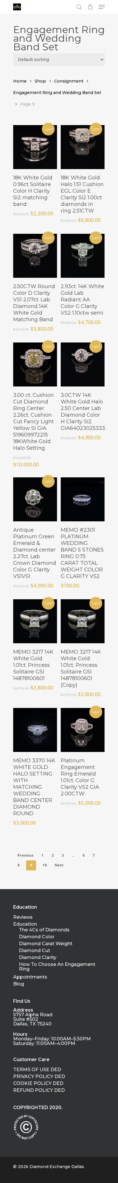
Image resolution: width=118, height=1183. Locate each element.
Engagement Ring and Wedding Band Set (57, 92)
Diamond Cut (34, 950)
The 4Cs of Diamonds (44, 930)
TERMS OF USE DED (37, 1069)
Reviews (23, 917)
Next (59, 865)
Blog (18, 984)
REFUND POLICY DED (39, 1090)
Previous (25, 855)
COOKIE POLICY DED (38, 1083)
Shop (40, 81)
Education (25, 924)
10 (45, 865)
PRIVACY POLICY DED (39, 1076)
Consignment (68, 81)
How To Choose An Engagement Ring (57, 966)
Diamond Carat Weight (45, 943)
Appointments (30, 977)
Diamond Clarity (37, 957)
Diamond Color (36, 937)
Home (20, 81)
